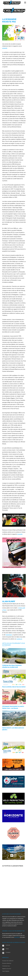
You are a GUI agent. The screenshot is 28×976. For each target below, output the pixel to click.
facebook (8, 945)
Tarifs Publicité (5, 971)
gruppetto (4, 48)
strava (7, 948)
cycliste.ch (19, 639)
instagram (8, 952)
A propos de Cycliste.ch (7, 960)
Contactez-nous (6, 966)
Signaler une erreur (6, 968)
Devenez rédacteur (6, 963)
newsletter (17, 937)
